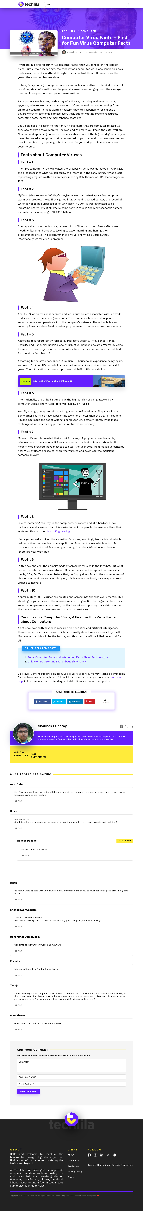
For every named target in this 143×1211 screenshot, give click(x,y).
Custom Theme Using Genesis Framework (110, 1165)
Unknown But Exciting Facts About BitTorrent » (57, 661)
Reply (18, 801)
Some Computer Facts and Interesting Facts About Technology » (68, 657)
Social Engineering (58, 531)
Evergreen (38, 757)
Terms (71, 1177)
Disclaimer (73, 1166)
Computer (88, 31)
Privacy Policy (75, 1171)
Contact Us (73, 1160)
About (71, 1154)
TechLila (69, 31)
